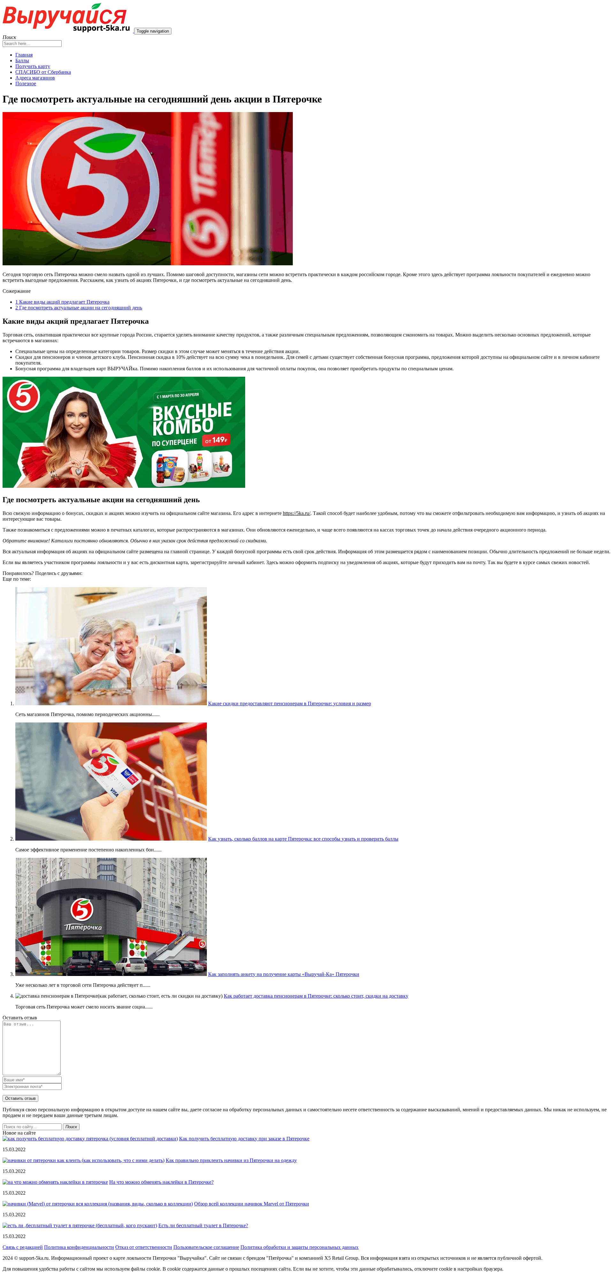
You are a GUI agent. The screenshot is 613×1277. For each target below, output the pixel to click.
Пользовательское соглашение (206, 1247)
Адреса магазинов (35, 77)
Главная (24, 54)
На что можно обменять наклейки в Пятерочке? (161, 1182)
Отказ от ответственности (143, 1247)
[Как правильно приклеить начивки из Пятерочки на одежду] (83, 1160)
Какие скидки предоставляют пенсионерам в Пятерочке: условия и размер (289, 703)
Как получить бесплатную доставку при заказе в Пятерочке (244, 1138)
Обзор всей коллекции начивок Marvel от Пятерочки (251, 1203)
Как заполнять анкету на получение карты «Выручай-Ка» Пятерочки (283, 974)
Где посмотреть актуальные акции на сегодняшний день (78, 307)
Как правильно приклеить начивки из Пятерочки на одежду (231, 1160)
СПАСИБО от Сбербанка (43, 72)
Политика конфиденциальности (79, 1247)
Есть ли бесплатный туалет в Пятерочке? (203, 1225)
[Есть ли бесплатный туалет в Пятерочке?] (80, 1225)
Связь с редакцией (23, 1247)
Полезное (25, 83)
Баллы (22, 60)
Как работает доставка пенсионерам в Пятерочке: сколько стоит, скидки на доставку (316, 996)
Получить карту (32, 66)
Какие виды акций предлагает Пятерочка (62, 302)
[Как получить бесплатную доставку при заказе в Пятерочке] (90, 1138)
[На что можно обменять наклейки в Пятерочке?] (55, 1182)
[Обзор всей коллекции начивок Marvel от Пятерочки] (98, 1203)
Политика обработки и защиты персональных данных (299, 1247)
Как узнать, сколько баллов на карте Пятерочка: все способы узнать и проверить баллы (303, 839)
